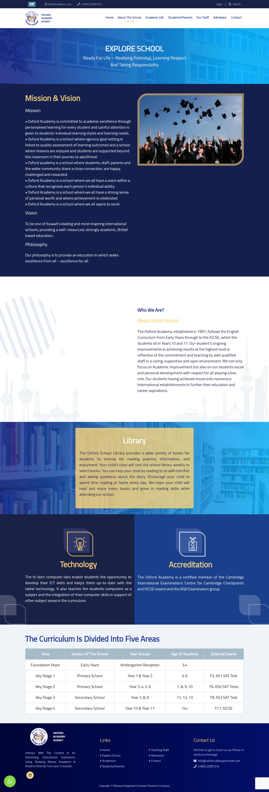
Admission (220, 17)
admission (157, 755)
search (236, 4)
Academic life (155, 17)
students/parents (113, 766)
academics (109, 761)
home (106, 750)
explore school (111, 755)
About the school (129, 17)
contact (155, 761)
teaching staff (159, 750)
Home (109, 17)
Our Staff (203, 17)
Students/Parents (180, 17)
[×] (10, 781)
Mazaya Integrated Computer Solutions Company (141, 785)
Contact (236, 17)
